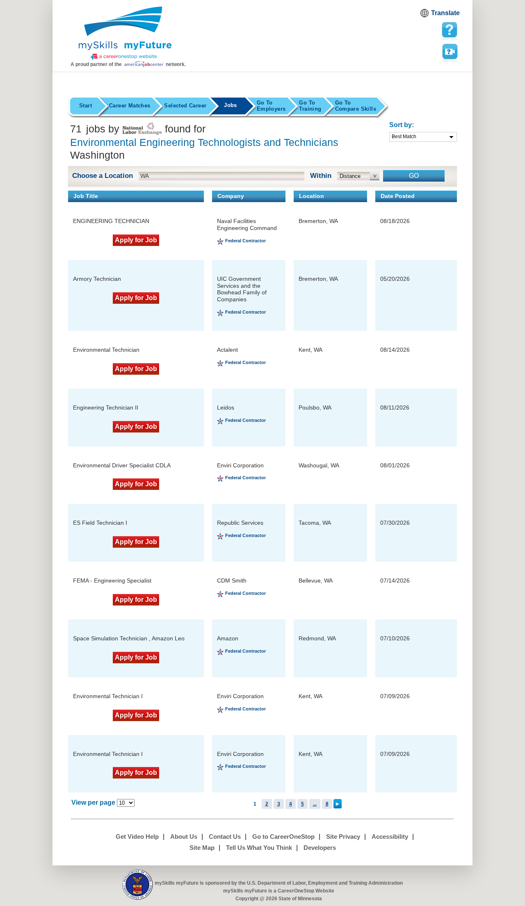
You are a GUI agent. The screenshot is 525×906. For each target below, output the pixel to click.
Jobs (230, 105)
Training (310, 106)
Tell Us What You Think (259, 847)
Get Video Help (137, 836)
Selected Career (185, 105)
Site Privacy (343, 836)
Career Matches (129, 105)
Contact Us (225, 836)
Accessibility (390, 836)
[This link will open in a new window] (137, 885)
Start (85, 105)
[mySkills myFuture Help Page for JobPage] (449, 30)
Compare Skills (355, 106)
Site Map (202, 847)
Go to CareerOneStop (283, 836)
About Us (183, 836)
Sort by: (401, 124)
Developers (320, 847)
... (315, 804)
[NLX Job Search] (142, 128)
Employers (271, 106)
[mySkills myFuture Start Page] (125, 34)
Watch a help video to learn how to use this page (449, 51)
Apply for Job (136, 240)
